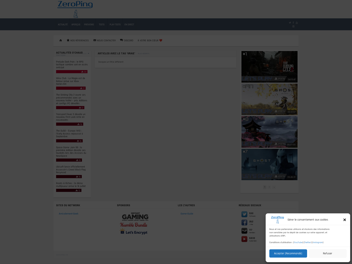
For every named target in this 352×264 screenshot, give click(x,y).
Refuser (327, 253)
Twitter (308, 242)
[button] (344, 220)
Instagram (318, 242)
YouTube (298, 242)
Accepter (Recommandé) (288, 253)
